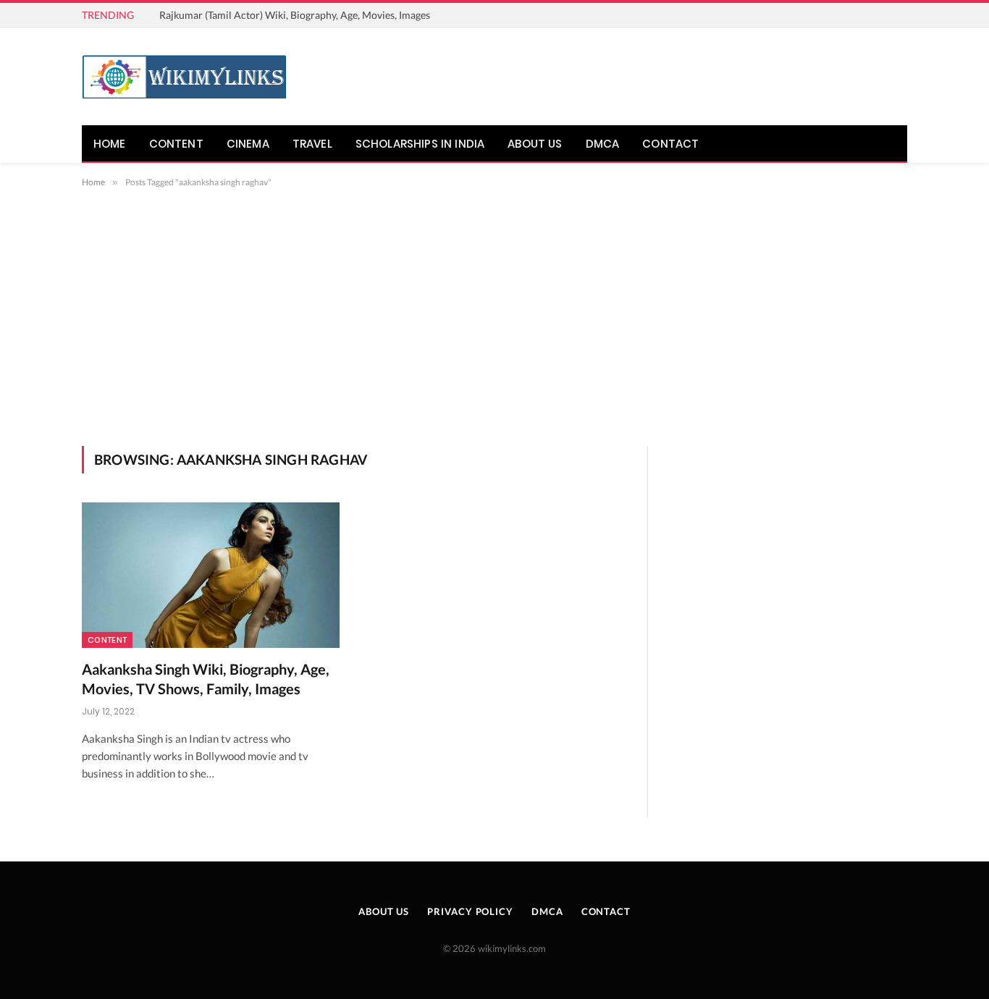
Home (109, 143)
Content (176, 143)
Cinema (248, 143)
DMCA (603, 143)
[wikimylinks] (184, 77)
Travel (312, 143)
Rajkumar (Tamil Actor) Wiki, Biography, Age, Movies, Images (294, 15)
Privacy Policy (470, 911)
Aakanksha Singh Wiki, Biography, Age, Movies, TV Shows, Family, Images (205, 678)
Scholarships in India (419, 143)
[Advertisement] (494, 314)
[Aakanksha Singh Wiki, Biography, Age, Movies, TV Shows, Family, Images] (211, 574)
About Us (535, 143)
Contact (670, 143)
